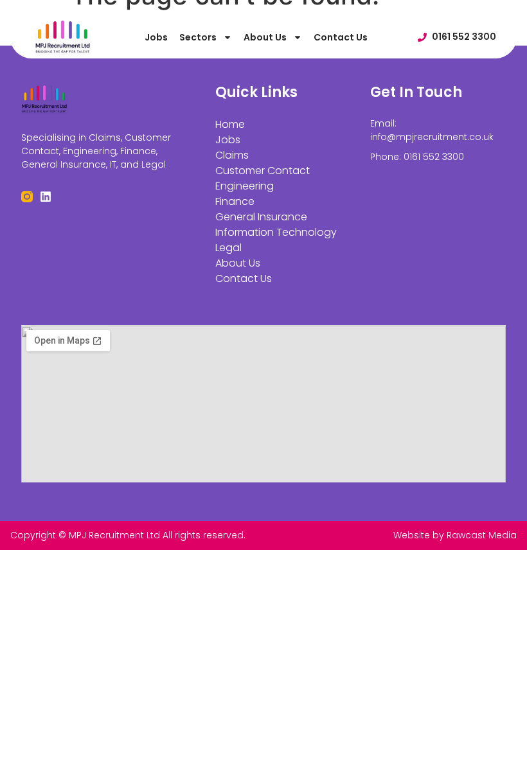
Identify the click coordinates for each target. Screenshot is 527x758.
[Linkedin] (45, 196)
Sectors (198, 37)
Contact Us (341, 37)
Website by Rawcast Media (455, 535)
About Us (265, 37)
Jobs (156, 37)
